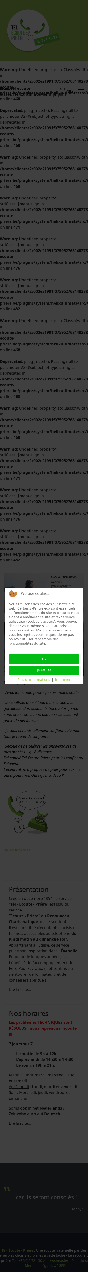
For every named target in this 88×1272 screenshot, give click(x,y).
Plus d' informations (33, 679)
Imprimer (63, 679)
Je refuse (44, 670)
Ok (44, 659)
